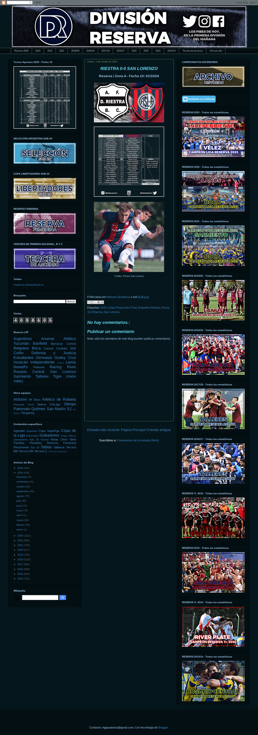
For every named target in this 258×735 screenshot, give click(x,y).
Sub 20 (35, 447)
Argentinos (23, 338)
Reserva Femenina (61, 443)
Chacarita (19, 404)
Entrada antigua (159, 430)
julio (19, 500)
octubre (21, 486)
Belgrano (21, 348)
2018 (20, 559)
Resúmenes (21, 447)
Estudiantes (24, 357)
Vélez (18, 381)
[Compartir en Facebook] (99, 302)
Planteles (36, 443)
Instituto (60, 363)
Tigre (57, 376)
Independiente (42, 362)
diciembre (22, 477)
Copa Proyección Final (122, 307)
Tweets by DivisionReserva (28, 284)
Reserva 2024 (21, 50)
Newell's (21, 367)
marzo (20, 520)
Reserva (97, 312)
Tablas (46, 447)
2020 (20, 549)
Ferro (31, 404)
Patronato (22, 409)
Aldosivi (20, 399)
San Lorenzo (112, 312)
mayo (19, 510)
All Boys (35, 399)
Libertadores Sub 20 (26, 439)
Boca (36, 348)
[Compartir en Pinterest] (102, 302)
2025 (20, 468)
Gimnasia (44, 357)
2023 (37, 50)
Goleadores (49, 435)
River (71, 367)
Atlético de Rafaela (59, 399)
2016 (134, 50)
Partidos (19, 443)
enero (20, 529)
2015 (146, 50)
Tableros (59, 447)
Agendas (19, 431)
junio (19, 505)
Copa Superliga (49, 431)
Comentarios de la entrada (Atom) (138, 440)
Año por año (216, 50)
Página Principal (133, 430)
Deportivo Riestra (149, 307)
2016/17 (121, 50)
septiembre (23, 491)
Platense (39, 367)
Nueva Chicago (48, 404)
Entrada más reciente (103, 430)
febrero (20, 524)
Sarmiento (22, 376)
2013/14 (171, 50)
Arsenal (47, 338)
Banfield (40, 343)
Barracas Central (63, 343)
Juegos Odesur (68, 436)
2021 (61, 50)
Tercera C (40, 451)
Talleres (42, 376)
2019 (20, 554)
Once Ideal (68, 439)
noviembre (22, 481)
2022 (49, 50)
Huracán (21, 362)
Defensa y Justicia (53, 353)
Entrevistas (32, 435)
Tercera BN (26, 451)
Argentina (32, 431)
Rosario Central (29, 371)
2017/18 (105, 50)
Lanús (71, 362)
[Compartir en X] (95, 302)
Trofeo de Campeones (57, 451)
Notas (54, 439)
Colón (19, 353)
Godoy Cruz (65, 357)
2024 (103, 307)
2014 (158, 50)
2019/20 (75, 50)
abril (19, 515)
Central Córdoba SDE (60, 348)
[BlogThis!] (92, 302)
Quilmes (38, 409)
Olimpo (70, 404)
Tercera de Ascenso (193, 50)
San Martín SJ (59, 409)
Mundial (45, 440)
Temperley (28, 413)
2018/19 (90, 50)
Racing (56, 367)
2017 (20, 564)
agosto (20, 496)
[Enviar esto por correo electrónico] (89, 302)
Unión (71, 376)
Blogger (163, 727)
